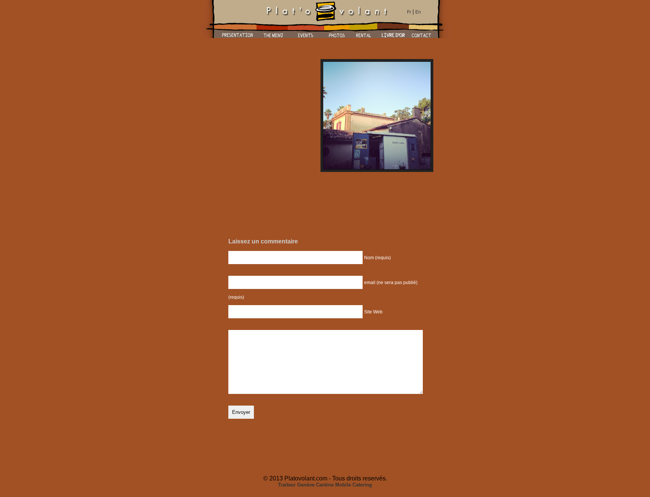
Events (306, 29)
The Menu (272, 29)
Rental (363, 29)
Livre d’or (393, 29)
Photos (336, 29)
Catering (362, 485)
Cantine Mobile (333, 485)
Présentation (238, 29)
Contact (421, 29)
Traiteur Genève (296, 485)
